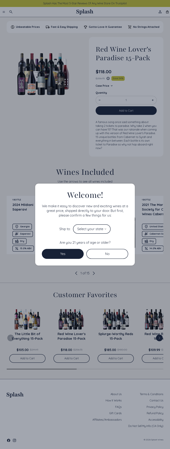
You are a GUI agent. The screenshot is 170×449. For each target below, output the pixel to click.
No (107, 254)
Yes (62, 254)
